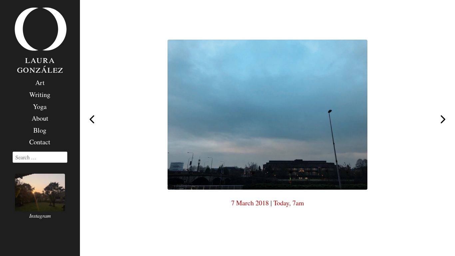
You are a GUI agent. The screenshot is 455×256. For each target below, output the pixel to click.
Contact (39, 141)
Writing (39, 94)
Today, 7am (288, 202)
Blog (39, 130)
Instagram (40, 215)
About (40, 118)
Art (40, 82)
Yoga (40, 106)
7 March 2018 (250, 202)
